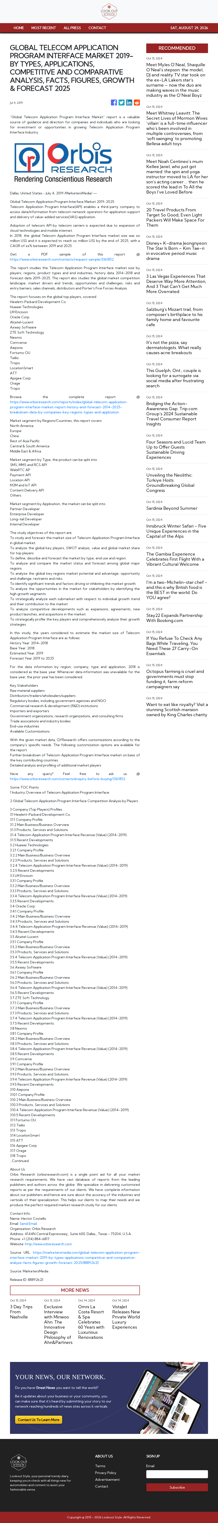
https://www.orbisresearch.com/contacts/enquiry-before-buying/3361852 (67, 779)
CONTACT (97, 28)
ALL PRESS (72, 28)
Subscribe (177, 1487)
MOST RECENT (44, 28)
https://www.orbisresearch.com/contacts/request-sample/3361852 (62, 259)
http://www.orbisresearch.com (48, 1244)
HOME (19, 28)
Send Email (28, 1223)
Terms (100, 1466)
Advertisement (107, 1479)
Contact (101, 1486)
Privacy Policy (105, 1473)
